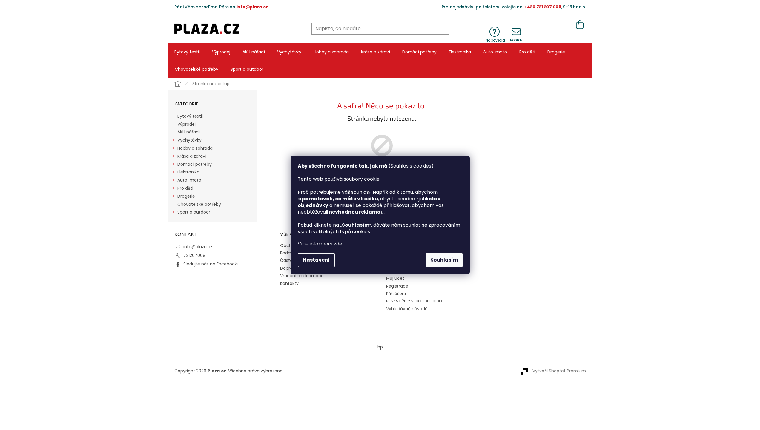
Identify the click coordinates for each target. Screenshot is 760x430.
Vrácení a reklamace (302, 276)
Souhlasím (444, 260)
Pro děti (185, 188)
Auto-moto (189, 180)
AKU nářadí (188, 132)
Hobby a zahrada (195, 148)
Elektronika (188, 172)
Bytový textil (190, 116)
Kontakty (289, 283)
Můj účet (395, 278)
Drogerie (186, 196)
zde (338, 243)
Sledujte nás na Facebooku (211, 264)
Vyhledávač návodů (407, 309)
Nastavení (316, 260)
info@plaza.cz (252, 7)
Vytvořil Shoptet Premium (559, 371)
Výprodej (186, 124)
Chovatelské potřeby (199, 204)
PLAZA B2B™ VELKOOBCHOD (414, 301)
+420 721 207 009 (542, 7)
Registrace (397, 286)
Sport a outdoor (193, 212)
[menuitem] (187, 52)
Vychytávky (189, 140)
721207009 (194, 255)
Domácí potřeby (194, 164)
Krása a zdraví (191, 156)
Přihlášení (396, 294)
